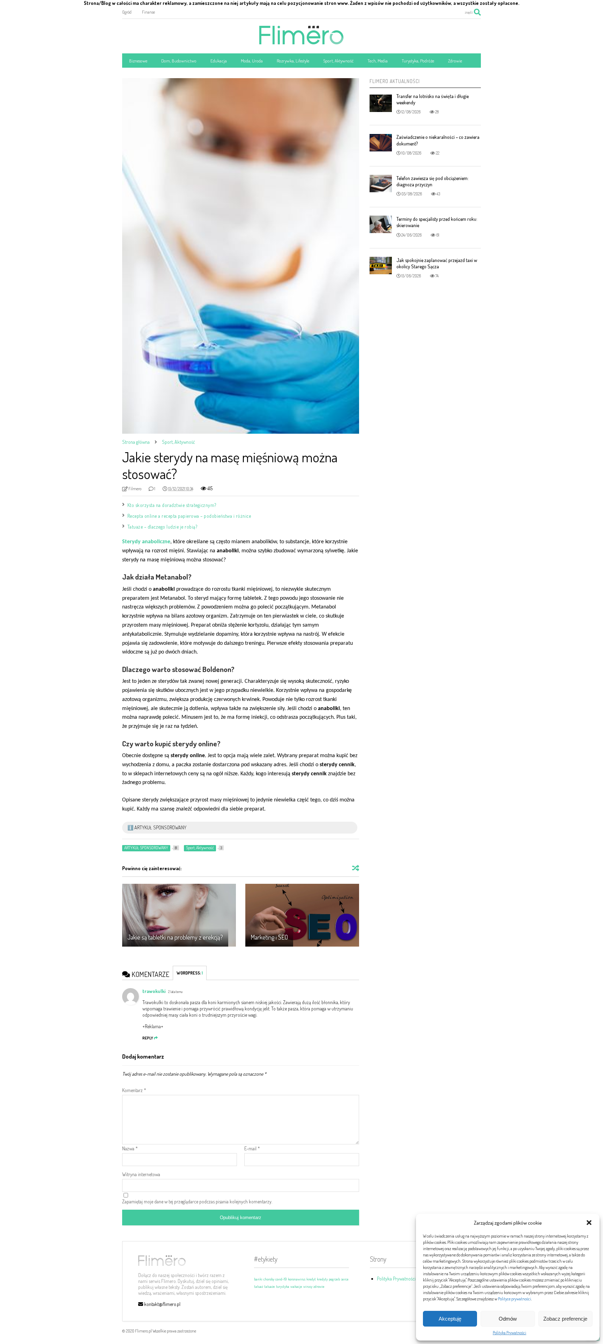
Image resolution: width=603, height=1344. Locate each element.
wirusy (307, 1286)
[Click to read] (179, 915)
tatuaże (269, 1286)
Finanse (148, 12)
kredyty (322, 1279)
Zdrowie (455, 61)
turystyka (282, 1286)
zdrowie (319, 1286)
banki (258, 1279)
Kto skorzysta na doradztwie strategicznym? (171, 505)
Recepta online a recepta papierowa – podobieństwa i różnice (189, 516)
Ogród (127, 12)
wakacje (296, 1286)
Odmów (508, 1319)
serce (345, 1279)
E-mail (252, 1148)
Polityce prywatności (514, 1298)
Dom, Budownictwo (178, 61)
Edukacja (218, 61)
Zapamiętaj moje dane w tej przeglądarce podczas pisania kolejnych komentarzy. (197, 1201)
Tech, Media (377, 61)
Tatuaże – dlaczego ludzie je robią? (162, 527)
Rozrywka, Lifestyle (293, 61)
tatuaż (258, 1286)
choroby (268, 1279)
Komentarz (134, 1090)
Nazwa (130, 1148)
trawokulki (153, 991)
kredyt (311, 1279)
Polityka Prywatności (509, 1332)
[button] (589, 1222)
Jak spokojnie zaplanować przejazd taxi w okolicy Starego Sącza (436, 263)
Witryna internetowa (141, 1174)
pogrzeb (334, 1279)
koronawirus (296, 1279)
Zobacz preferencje (565, 1319)
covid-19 (281, 1279)
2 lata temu (175, 992)
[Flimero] (301, 40)
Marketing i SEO (269, 937)
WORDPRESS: (190, 973)
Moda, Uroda (252, 61)
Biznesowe (138, 61)
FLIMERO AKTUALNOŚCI (395, 81)
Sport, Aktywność (338, 61)
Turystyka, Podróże (418, 61)
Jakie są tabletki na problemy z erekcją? (175, 937)
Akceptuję (450, 1319)
